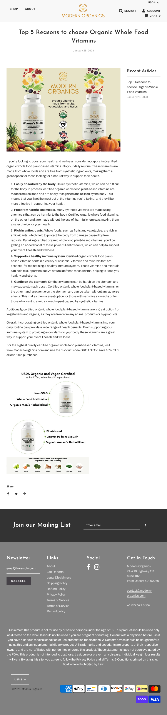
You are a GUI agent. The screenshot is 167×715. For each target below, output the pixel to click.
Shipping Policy (57, 583)
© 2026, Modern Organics (27, 689)
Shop (14, 8)
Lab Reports (55, 572)
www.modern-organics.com (25, 350)
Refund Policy (56, 589)
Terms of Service (58, 600)
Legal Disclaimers (59, 577)
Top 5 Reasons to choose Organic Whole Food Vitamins (142, 87)
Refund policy (56, 611)
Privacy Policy (56, 594)
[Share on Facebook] (9, 494)
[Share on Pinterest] (24, 494)
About (30, 8)
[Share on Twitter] (16, 494)
